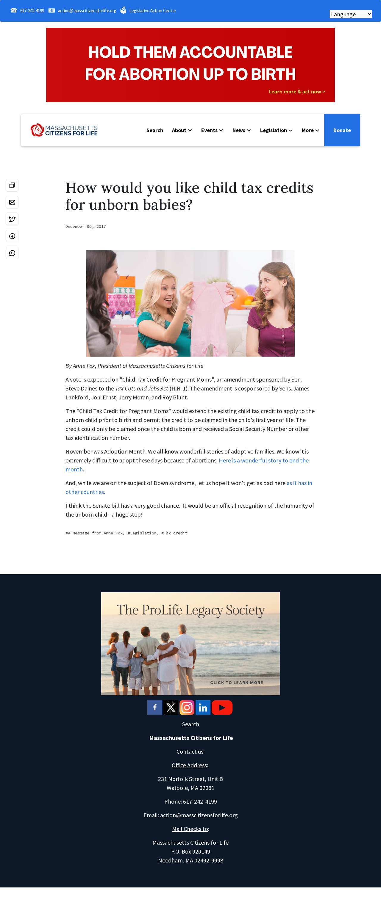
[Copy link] (12, 185)
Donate (342, 130)
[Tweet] (12, 219)
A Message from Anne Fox (95, 533)
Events (209, 130)
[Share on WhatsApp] (12, 253)
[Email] (12, 202)
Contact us (190, 751)
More (308, 130)
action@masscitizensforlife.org (87, 10)
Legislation (273, 130)
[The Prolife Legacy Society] (190, 643)
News (238, 130)
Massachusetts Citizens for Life (191, 737)
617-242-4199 (32, 10)
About (179, 130)
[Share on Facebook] (12, 236)
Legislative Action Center (152, 10)
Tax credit (176, 533)
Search (154, 130)
